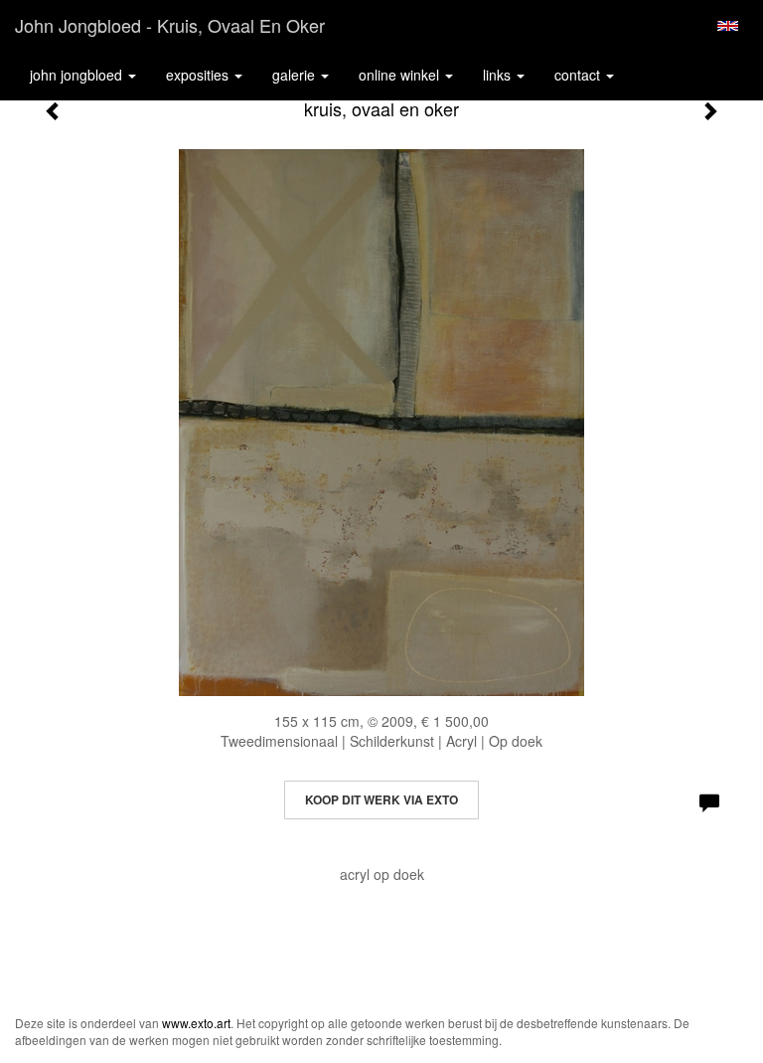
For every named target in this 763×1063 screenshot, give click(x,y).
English (727, 26)
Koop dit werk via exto (381, 799)
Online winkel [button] (401, 75)
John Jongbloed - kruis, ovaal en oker (170, 25)
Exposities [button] (199, 75)
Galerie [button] (295, 75)
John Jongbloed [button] (78, 75)
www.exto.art (196, 1022)
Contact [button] (579, 75)
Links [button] (499, 75)
